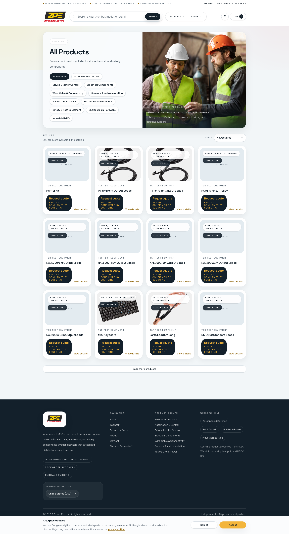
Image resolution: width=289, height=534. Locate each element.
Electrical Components (100, 84)
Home (113, 419)
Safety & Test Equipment (67, 109)
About (194, 16)
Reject (204, 524)
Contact (114, 440)
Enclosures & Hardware (102, 109)
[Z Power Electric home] (55, 16)
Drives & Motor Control (66, 84)
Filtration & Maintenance (98, 101)
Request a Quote (119, 430)
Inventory (115, 424)
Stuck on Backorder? (121, 446)
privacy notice (116, 529)
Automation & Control (87, 76)
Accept (233, 524)
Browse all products (166, 419)
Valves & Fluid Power (64, 101)
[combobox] (230, 138)
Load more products (144, 369)
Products (175, 16)
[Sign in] (225, 16)
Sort (209, 137)
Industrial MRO (61, 118)
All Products (60, 76)
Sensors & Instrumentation (107, 93)
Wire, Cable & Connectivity (68, 93)
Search (153, 16)
